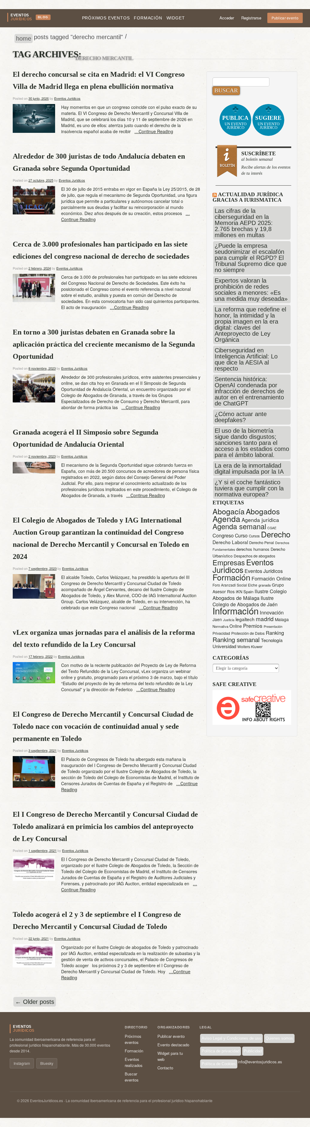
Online (235, 626)
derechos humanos (252, 549)
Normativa (220, 626)
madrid (265, 618)
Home (23, 38)
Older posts (34, 1001)
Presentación (273, 626)
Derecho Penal (261, 542)
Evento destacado (173, 1045)
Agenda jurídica (260, 519)
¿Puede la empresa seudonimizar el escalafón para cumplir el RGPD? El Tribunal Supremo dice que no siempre (251, 257)
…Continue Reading (153, 131)
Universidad (224, 646)
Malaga (282, 619)
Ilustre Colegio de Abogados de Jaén (245, 600)
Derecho (275, 534)
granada (265, 585)
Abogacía (229, 511)
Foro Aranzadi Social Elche (235, 584)
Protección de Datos (248, 633)
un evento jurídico (235, 122)
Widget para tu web (170, 1056)
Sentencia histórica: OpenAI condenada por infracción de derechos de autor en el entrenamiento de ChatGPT (249, 391)
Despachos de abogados (254, 556)
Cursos (254, 535)
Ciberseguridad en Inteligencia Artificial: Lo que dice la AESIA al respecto (246, 359)
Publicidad (253, 1051)
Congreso (223, 535)
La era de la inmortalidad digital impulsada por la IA (249, 468)
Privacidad (221, 633)
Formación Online (271, 578)
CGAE (271, 528)
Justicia (228, 619)
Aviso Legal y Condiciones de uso (231, 1038)
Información (236, 610)
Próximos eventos (106, 17)
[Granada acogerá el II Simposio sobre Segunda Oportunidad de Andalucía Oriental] (34, 467)
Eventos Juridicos (67, 98)
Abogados (263, 511)
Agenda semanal (239, 526)
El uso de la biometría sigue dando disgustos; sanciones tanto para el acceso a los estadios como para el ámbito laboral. (252, 442)
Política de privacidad (220, 1051)
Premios (252, 625)
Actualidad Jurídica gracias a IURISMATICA (248, 197)
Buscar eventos (132, 1077)
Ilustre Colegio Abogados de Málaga (250, 594)
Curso (241, 535)
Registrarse (251, 18)
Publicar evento (285, 17)
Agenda (226, 518)
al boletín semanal (265, 163)
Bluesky (46, 1063)
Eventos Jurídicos (264, 570)
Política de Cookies (219, 1063)
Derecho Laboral (230, 542)
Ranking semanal (236, 639)
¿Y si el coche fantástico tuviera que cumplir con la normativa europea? (249, 488)
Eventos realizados (134, 1062)
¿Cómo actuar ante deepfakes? (241, 417)
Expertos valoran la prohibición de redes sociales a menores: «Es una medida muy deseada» (251, 289)
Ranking (275, 632)
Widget (176, 17)
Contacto (165, 1068)
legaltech (245, 619)
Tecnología (271, 640)
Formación (148, 17)
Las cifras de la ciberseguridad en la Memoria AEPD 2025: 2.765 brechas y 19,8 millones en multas (244, 222)
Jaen (217, 619)
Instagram (22, 1063)
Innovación (272, 612)
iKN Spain (244, 591)
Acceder (226, 18)
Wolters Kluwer (249, 646)
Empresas (229, 562)
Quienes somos (279, 1038)
